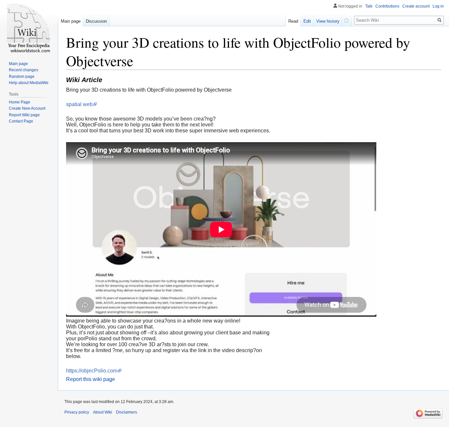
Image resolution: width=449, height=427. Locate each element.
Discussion (96, 21)
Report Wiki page (24, 115)
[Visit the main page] (29, 26)
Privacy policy (76, 412)
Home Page (19, 102)
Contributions (387, 6)
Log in (438, 6)
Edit (307, 21)
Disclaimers (126, 412)
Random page (22, 76)
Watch (346, 19)
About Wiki (102, 412)
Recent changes (23, 70)
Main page (71, 21)
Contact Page (21, 121)
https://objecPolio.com (91, 370)
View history (328, 21)
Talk (368, 6)
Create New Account (27, 108)
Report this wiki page (90, 379)
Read (293, 21)
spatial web (79, 104)
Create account (416, 6)
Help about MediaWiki (28, 82)
